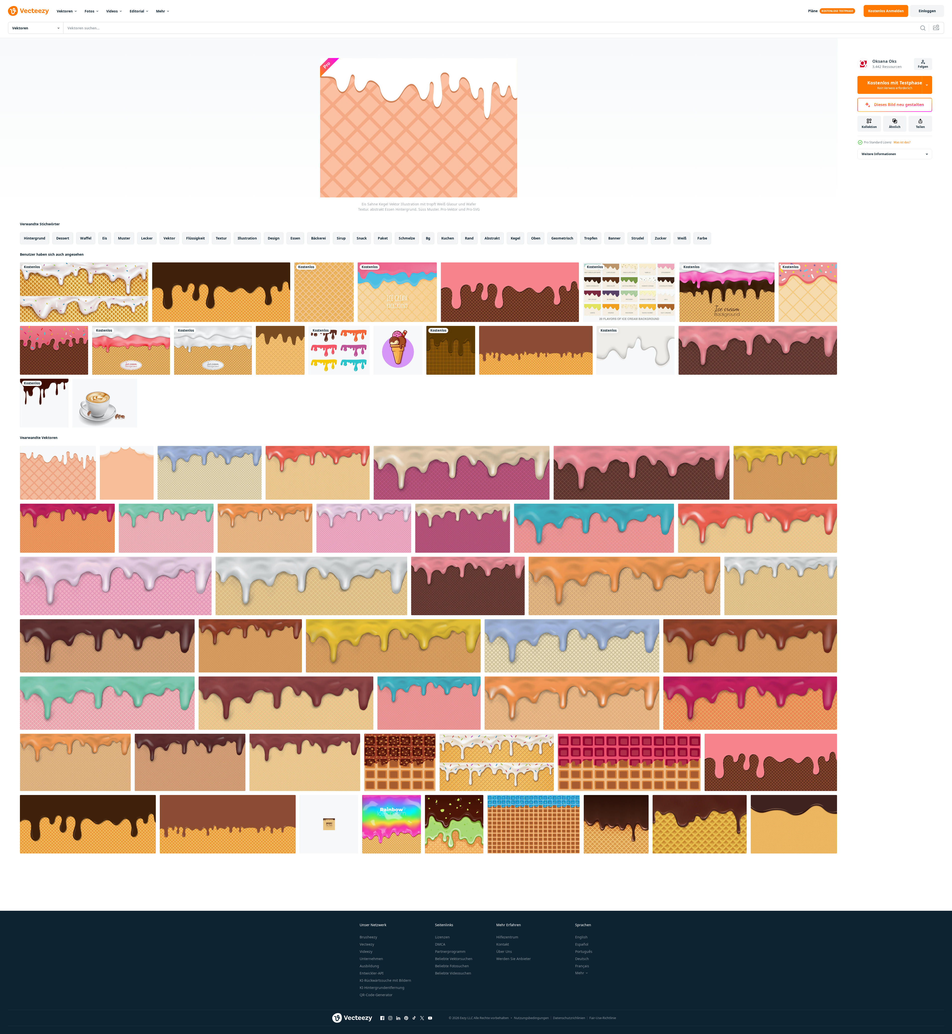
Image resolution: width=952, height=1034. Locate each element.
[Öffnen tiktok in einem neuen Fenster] (414, 1018)
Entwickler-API (372, 973)
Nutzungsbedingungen (531, 1018)
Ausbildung (369, 966)
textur (221, 238)
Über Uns (504, 951)
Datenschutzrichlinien (569, 1018)
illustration (247, 238)
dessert (62, 238)
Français (582, 966)
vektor (169, 238)
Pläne (813, 10)
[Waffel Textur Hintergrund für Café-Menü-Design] (329, 824)
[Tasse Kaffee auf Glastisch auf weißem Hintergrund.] (104, 403)
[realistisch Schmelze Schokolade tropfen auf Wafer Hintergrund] (616, 824)
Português (583, 951)
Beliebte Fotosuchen (452, 966)
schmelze (407, 238)
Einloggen (927, 10)
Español (581, 944)
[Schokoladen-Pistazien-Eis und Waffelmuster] (454, 824)
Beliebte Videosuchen (453, 973)
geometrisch (562, 238)
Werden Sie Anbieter (513, 958)
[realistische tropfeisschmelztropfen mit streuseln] (84, 292)
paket (383, 238)
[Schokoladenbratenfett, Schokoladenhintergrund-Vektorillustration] (44, 403)
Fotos (89, 11)
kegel (515, 238)
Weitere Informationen (879, 154)
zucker (661, 238)
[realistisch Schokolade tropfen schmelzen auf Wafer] (700, 824)
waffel (85, 238)
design (274, 238)
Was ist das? (902, 142)
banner (614, 238)
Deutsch (582, 958)
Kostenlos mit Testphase (894, 85)
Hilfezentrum (507, 937)
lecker (147, 238)
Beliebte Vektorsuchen (453, 958)
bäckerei (318, 238)
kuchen (447, 238)
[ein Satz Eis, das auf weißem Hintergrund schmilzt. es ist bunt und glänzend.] (339, 350)
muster (124, 238)
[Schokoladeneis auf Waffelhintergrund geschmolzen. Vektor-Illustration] (536, 350)
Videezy (366, 951)
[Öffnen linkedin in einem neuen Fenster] (398, 1018)
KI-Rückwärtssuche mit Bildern (385, 980)
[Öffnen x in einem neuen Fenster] (422, 1018)
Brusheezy (368, 937)
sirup (341, 238)
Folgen (923, 66)
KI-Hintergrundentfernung (382, 987)
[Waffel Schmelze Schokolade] (280, 350)
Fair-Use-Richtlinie (602, 1018)
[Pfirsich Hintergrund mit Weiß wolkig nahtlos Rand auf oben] (127, 473)
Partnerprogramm (450, 951)
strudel (637, 238)
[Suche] (923, 28)
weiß (681, 238)
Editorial (137, 11)
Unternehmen (371, 958)
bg (428, 238)
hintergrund (34, 238)
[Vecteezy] (28, 11)
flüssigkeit (195, 238)
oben (535, 238)
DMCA (440, 944)
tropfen (590, 238)
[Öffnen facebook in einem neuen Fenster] (382, 1018)
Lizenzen (442, 937)
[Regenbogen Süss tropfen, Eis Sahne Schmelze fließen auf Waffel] (391, 824)
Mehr (160, 11)
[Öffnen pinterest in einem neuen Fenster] (406, 1018)
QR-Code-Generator (376, 994)
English (581, 937)
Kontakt (502, 944)
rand (469, 238)
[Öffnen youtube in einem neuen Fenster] (430, 1018)
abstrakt (492, 238)
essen (295, 238)
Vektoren (65, 11)
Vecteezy (367, 944)
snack (362, 238)
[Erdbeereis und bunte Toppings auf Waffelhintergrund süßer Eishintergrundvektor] (54, 350)
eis (104, 238)
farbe (702, 238)
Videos (112, 11)
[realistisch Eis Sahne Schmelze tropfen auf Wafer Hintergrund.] (497, 762)
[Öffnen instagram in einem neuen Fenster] (390, 1018)
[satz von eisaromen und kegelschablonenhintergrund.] (629, 292)
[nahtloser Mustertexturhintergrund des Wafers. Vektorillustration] (324, 292)
